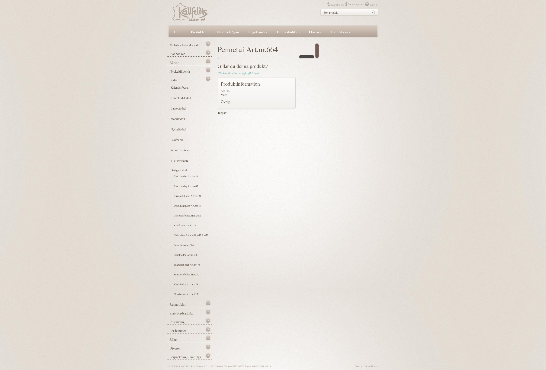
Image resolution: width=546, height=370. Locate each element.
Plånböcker (177, 53)
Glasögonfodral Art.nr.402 (187, 215)
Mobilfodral (178, 119)
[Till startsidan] (190, 20)
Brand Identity (371, 366)
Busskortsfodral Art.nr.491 (187, 195)
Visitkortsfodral (180, 161)
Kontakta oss (337, 4)
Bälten (174, 339)
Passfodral (177, 140)
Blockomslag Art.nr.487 (186, 186)
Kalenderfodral (180, 87)
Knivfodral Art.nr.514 (185, 225)
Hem (178, 31)
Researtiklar (178, 304)
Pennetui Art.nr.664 (184, 245)
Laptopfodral (178, 108)
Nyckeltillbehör (180, 71)
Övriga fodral (179, 170)
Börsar (174, 62)
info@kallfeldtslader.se (262, 366)
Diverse (175, 348)
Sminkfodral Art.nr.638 (185, 254)
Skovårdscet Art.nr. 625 (186, 294)
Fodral (174, 80)
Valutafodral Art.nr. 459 (186, 284)
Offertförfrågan (227, 31)
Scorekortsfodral (180, 150)
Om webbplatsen (356, 4)
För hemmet (178, 330)
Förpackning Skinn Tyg (185, 357)
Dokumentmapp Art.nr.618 (187, 205)
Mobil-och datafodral (184, 45)
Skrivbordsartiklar (182, 313)
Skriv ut (374, 4)
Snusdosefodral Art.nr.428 (187, 274)
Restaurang (177, 322)
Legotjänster (257, 31)
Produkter (198, 31)
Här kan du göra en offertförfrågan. (239, 73)
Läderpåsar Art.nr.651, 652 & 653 (191, 235)
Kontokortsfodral (181, 98)
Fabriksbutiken (288, 31)
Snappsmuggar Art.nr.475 (187, 264)
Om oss (315, 31)
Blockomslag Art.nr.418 (186, 176)
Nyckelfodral (178, 129)
